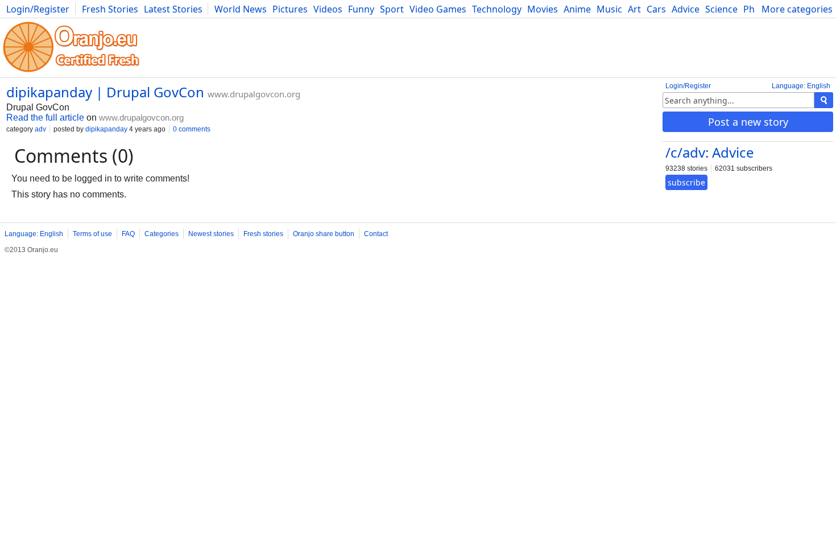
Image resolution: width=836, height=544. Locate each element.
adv (40, 129)
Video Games (437, 9)
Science (721, 9)
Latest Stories (173, 9)
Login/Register (37, 9)
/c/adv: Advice (709, 152)
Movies (542, 9)
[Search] (823, 100)
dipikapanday (106, 129)
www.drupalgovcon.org (254, 94)
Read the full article (45, 117)
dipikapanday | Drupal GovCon (105, 92)
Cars (656, 9)
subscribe (686, 182)
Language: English (801, 86)
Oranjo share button (323, 234)
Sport (392, 9)
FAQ (128, 234)
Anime (577, 9)
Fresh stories (263, 234)
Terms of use (92, 234)
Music (609, 9)
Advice (686, 9)
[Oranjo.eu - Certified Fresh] (71, 72)
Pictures (290, 9)
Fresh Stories (110, 9)
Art (634, 9)
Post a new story (748, 122)
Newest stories (211, 234)
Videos (327, 9)
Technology (497, 9)
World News (240, 9)
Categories (161, 234)
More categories (797, 9)
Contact (376, 234)
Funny (361, 9)
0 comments (191, 129)
